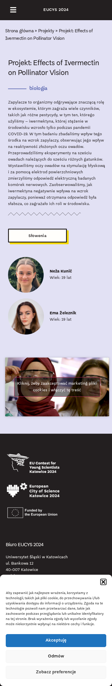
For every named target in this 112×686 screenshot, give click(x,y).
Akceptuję (56, 640)
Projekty (46, 31)
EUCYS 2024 (55, 10)
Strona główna (19, 31)
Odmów (56, 656)
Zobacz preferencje (56, 672)
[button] (103, 582)
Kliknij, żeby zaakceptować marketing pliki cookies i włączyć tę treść (57, 387)
